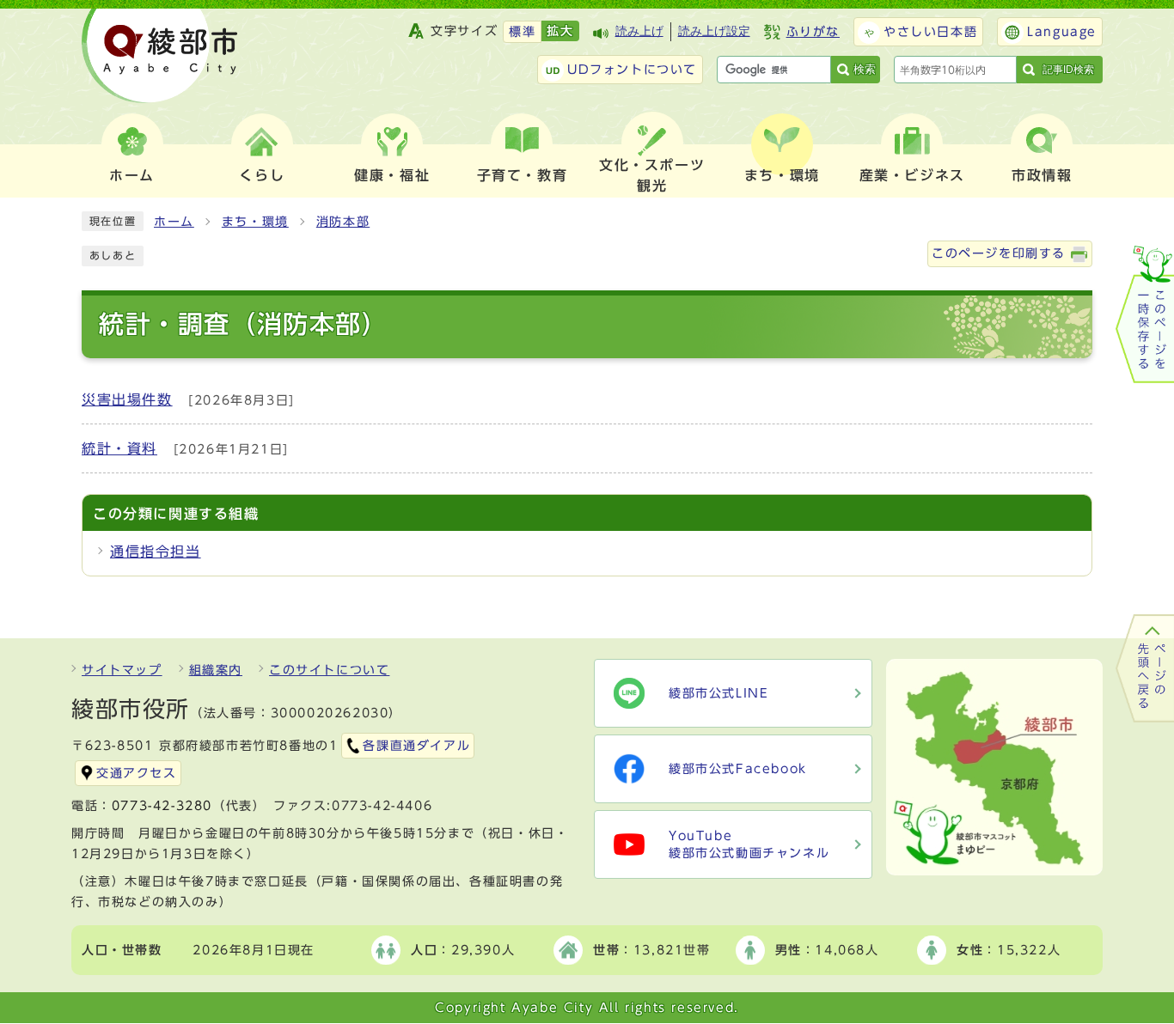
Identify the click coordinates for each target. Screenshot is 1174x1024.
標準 (522, 32)
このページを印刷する (999, 253)
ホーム (174, 222)
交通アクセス (136, 773)
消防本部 (343, 222)
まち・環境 (255, 222)
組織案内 (215, 670)
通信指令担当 (155, 551)
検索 (864, 69)
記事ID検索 (1068, 70)
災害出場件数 (127, 399)
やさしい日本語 (930, 32)
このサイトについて (329, 670)
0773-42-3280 (162, 806)
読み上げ (639, 31)
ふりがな (813, 32)
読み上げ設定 (714, 31)
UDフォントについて (632, 70)
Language (1062, 32)
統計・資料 (119, 448)
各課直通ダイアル (416, 746)
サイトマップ (122, 670)
